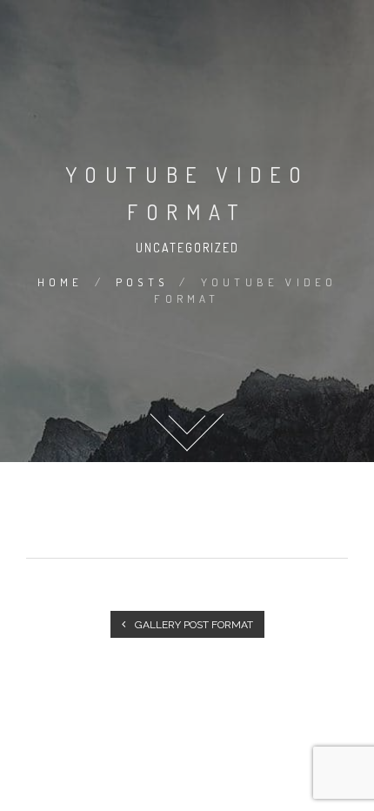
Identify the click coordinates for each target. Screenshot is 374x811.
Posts (142, 282)
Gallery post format (192, 625)
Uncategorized (187, 247)
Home (60, 282)
